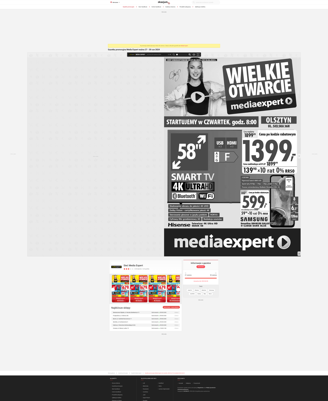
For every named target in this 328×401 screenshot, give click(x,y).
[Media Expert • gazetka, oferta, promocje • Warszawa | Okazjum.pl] (116, 267)
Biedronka (145, 386)
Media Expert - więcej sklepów (171, 307)
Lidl (144, 383)
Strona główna (111, 373)
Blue (205, 293)
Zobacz (176, 312)
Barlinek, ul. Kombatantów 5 (120, 322)
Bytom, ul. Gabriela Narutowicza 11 (122, 318)
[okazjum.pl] (164, 2)
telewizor (204, 290)
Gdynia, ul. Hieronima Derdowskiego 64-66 (124, 325)
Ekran (210, 293)
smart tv (190, 290)
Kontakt (181, 383)
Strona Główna (116, 383)
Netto (160, 386)
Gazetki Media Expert (136, 373)
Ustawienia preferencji (182, 389)
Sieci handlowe (116, 389)
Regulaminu (200, 387)
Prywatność (197, 383)
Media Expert (184, 45)
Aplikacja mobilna (116, 397)
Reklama (188, 383)
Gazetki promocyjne (123, 373)
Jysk (144, 394)
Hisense (197, 290)
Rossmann (146, 389)
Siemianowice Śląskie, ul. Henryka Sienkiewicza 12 (126, 312)
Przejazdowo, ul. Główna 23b (120, 315)
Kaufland (161, 383)
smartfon (192, 293)
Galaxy (199, 293)
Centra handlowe (116, 392)
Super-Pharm (146, 397)
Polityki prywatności (211, 387)
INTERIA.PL (186, 391)
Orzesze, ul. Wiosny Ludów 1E (121, 328)
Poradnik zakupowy (117, 394)
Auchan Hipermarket (164, 389)
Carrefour (145, 392)
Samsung (211, 290)
